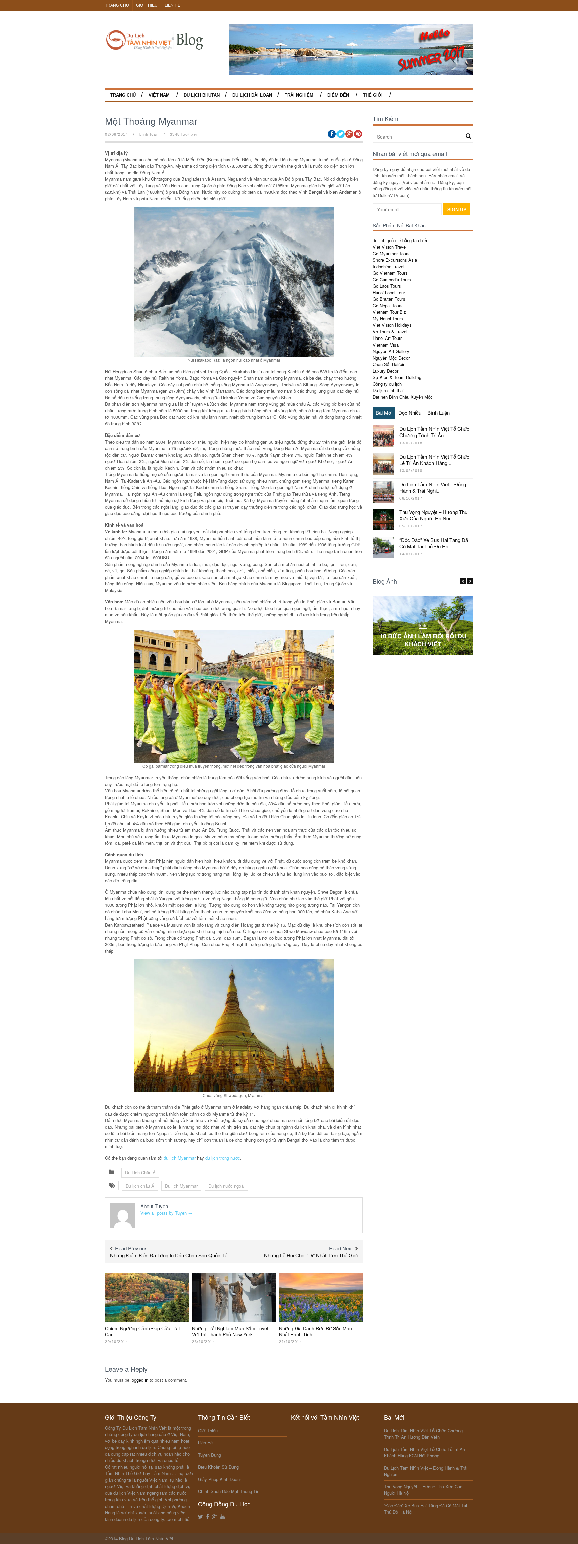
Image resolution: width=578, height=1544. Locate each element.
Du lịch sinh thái (388, 390)
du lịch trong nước (222, 1158)
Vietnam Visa (386, 345)
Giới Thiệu (147, 5)
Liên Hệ (172, 5)
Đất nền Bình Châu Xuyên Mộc (403, 397)
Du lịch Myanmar (181, 1186)
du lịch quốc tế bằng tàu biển (400, 240)
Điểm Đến (338, 95)
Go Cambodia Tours (392, 279)
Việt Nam (159, 95)
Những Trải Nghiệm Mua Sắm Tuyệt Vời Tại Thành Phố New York (230, 1331)
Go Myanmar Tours (391, 253)
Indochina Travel (388, 266)
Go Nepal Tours (388, 305)
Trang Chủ (117, 5)
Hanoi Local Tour (389, 292)
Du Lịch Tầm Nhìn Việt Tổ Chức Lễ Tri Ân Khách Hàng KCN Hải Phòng (424, 1452)
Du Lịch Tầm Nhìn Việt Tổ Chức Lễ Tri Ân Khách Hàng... (434, 460)
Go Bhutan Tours (389, 299)
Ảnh (423, 625)
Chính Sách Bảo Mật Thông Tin (228, 1491)
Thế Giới (373, 95)
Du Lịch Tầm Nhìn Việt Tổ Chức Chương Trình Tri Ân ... (434, 432)
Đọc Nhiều (409, 412)
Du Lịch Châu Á (140, 1172)
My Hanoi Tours (388, 318)
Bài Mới (384, 412)
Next (470, 581)
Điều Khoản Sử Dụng (218, 1467)
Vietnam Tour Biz (389, 312)
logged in (139, 1380)
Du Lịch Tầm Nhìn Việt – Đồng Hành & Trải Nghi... (432, 487)
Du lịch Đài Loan (252, 95)
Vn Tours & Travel (390, 331)
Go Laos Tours (387, 286)
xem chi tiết (179, 1519)
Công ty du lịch (387, 384)
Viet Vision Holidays (392, 325)
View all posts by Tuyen (166, 1213)
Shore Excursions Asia (395, 260)
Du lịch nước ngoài (226, 1186)
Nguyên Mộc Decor (391, 358)
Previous (463, 581)
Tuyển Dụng (209, 1455)
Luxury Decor (385, 371)
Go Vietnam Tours (390, 273)
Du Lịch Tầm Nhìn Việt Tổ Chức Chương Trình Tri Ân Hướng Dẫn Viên (423, 1433)
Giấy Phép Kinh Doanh (220, 1479)
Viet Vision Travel (390, 247)
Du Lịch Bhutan (202, 95)
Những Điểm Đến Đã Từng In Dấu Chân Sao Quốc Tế (168, 1255)
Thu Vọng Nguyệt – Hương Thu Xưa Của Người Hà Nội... (433, 515)
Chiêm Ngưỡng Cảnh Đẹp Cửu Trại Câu (142, 1331)
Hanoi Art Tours (388, 338)
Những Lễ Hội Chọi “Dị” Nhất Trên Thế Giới (311, 1255)
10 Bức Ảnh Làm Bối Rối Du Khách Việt (423, 640)
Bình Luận (438, 412)
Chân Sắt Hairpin (389, 364)
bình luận (149, 134)
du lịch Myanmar (180, 1158)
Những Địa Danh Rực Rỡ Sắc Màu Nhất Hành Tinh (315, 1331)
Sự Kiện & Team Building (397, 377)
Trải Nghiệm (299, 95)
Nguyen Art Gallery (391, 351)
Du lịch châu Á (140, 1186)
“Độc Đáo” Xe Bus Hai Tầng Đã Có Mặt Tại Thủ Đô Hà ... (433, 543)
